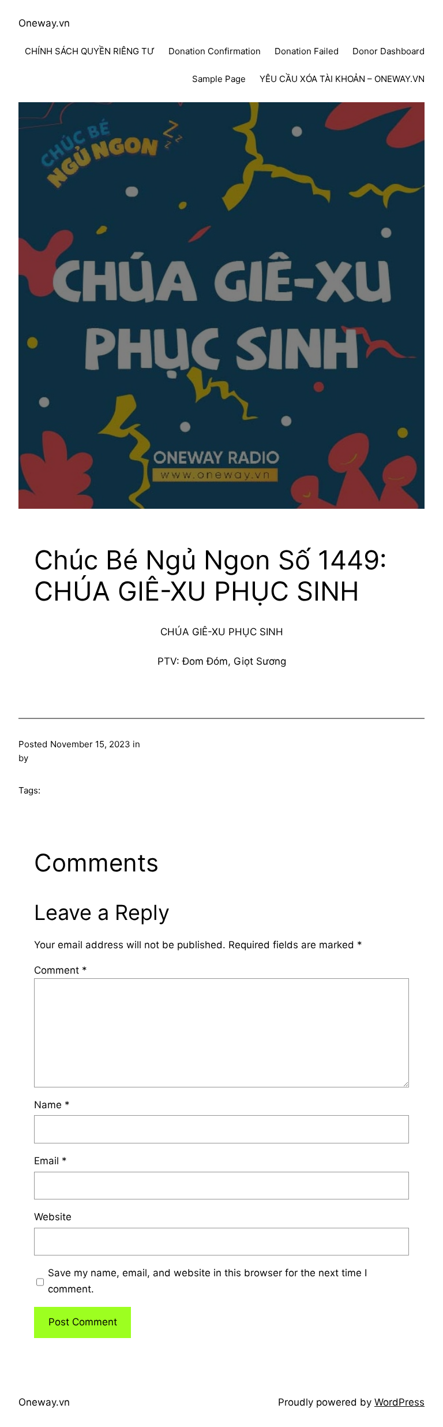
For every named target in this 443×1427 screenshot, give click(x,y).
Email (50, 1161)
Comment (60, 970)
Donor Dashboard (388, 51)
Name (52, 1105)
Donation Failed (307, 51)
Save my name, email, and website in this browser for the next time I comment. (207, 1280)
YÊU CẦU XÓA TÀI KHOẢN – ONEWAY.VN (342, 78)
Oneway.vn (44, 23)
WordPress (399, 1402)
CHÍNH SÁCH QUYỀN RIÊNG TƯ (90, 51)
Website (53, 1217)
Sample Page (219, 78)
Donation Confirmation (214, 51)
